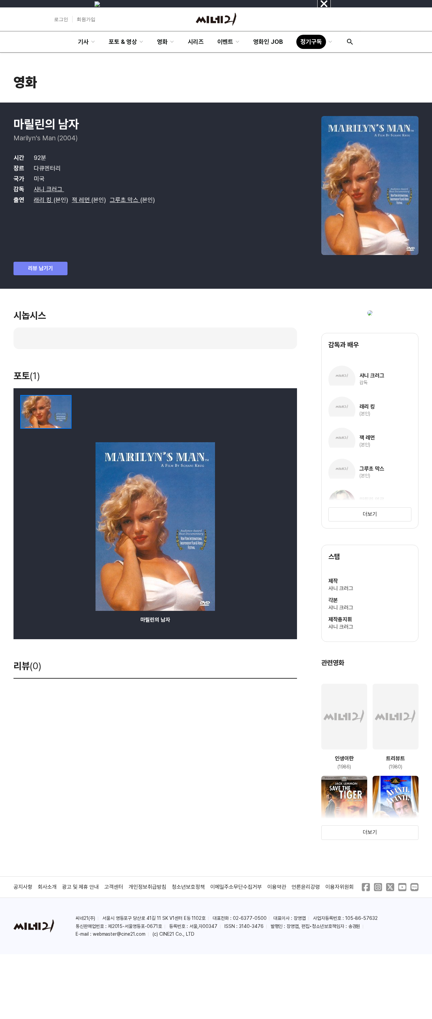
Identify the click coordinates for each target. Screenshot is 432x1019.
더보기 (370, 514)
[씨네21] (216, 19)
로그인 (61, 19)
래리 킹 (43, 199)
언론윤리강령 (306, 887)
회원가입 (86, 19)
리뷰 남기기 (40, 268)
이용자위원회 (339, 887)
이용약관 (276, 887)
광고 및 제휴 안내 (80, 887)
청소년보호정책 (188, 887)
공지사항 (23, 887)
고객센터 (113, 887)
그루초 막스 (125, 199)
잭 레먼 (81, 199)
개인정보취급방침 (147, 887)
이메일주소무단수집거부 (236, 887)
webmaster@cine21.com (119, 934)
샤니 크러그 (49, 189)
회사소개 (47, 887)
